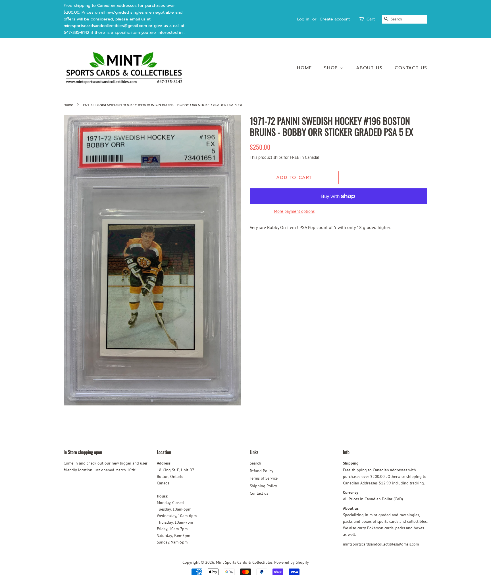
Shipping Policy (263, 485)
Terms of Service (264, 478)
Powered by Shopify (291, 562)
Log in (303, 19)
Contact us (411, 67)
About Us (369, 67)
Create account (335, 19)
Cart (371, 19)
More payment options (294, 211)
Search (255, 463)
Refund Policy (261, 470)
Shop (332, 67)
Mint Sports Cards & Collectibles (244, 562)
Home (304, 67)
